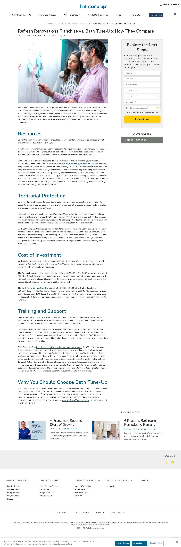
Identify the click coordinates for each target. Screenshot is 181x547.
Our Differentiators (13, 489)
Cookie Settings (156, 543)
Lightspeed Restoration (82, 486)
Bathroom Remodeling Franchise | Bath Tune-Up (63, 23)
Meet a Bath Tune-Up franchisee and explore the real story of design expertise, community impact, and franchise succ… (69, 436)
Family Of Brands (12, 496)
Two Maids (78, 496)
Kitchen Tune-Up (46, 496)
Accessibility (100, 512)
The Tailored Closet (81, 493)
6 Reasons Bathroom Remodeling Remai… (140, 422)
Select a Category (136, 140)
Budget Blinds (45, 493)
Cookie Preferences (117, 512)
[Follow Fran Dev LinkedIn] (172, 462)
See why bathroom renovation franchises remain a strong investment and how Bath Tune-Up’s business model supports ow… (143, 436)
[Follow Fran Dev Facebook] (166, 462)
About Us (9, 499)
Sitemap (145, 480)
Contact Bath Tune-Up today (75, 400)
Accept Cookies (123, 543)
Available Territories (98, 15)
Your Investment (72, 15)
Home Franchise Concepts (49, 486)
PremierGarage (79, 489)
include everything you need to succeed (80, 163)
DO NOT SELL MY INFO (81, 512)
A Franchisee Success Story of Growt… (66, 422)
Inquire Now (156, 15)
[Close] (177, 542)
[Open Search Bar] (175, 14)
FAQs (118, 15)
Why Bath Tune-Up (21, 15)
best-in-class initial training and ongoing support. (59, 347)
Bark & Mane (44, 489)
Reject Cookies (139, 543)
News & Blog (135, 15)
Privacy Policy (61, 512)
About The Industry (13, 486)
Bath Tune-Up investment (34, 288)
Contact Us (111, 486)
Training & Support (13, 493)
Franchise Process (47, 15)
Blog (83, 23)
